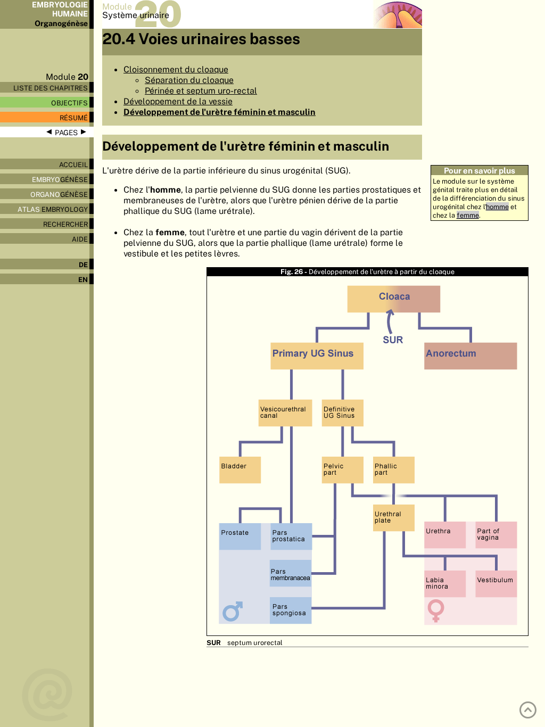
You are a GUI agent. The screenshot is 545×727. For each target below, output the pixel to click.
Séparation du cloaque (189, 80)
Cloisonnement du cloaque (175, 69)
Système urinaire (135, 15)
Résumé (74, 117)
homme (497, 206)
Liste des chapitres (50, 88)
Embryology (53, 209)
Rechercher (65, 224)
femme (468, 215)
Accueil (73, 164)
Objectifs (69, 102)
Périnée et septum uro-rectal (201, 90)
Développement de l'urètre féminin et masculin (219, 111)
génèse (60, 179)
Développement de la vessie (178, 101)
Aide (80, 239)
